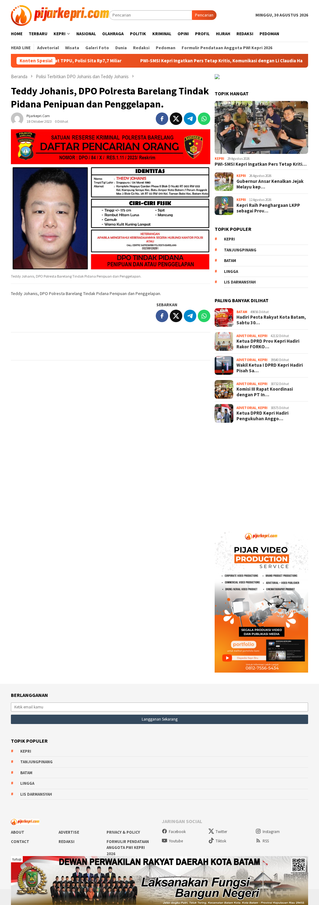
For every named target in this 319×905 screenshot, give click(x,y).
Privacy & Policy (123, 832)
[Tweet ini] (176, 118)
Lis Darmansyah (240, 282)
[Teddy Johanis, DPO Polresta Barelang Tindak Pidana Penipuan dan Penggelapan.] (110, 200)
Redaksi (66, 841)
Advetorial (246, 336)
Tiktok (221, 841)
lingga (231, 271)
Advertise (69, 832)
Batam (230, 260)
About (17, 832)
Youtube (176, 841)
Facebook (177, 831)
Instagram (271, 831)
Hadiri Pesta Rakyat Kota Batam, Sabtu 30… (271, 320)
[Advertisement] (261, 473)
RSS (266, 841)
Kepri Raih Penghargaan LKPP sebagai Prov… (268, 208)
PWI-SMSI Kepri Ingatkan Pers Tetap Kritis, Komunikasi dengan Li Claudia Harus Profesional (212, 61)
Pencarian (204, 15)
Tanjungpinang (240, 250)
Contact (20, 841)
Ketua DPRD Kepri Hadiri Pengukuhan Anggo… (262, 416)
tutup (16, 859)
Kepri (219, 158)
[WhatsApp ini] (204, 118)
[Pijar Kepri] (60, 14)
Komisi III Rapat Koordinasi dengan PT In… (264, 392)
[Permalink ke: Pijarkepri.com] (17, 118)
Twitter (221, 831)
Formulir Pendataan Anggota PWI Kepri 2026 (128, 847)
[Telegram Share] (190, 118)
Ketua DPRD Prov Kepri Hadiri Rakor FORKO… (267, 344)
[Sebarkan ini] (162, 118)
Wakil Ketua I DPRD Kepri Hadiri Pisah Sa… (269, 368)
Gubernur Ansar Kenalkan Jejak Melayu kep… (269, 184)
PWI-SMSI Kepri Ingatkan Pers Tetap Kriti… (261, 164)
